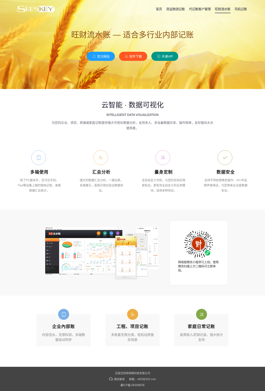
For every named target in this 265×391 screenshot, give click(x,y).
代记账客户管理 (200, 9)
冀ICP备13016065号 (132, 385)
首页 (159, 9)
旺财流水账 (222, 9)
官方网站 (103, 56)
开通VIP (167, 56)
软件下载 (135, 56)
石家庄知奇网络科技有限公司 (132, 373)
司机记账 (241, 9)
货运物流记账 (175, 9)
